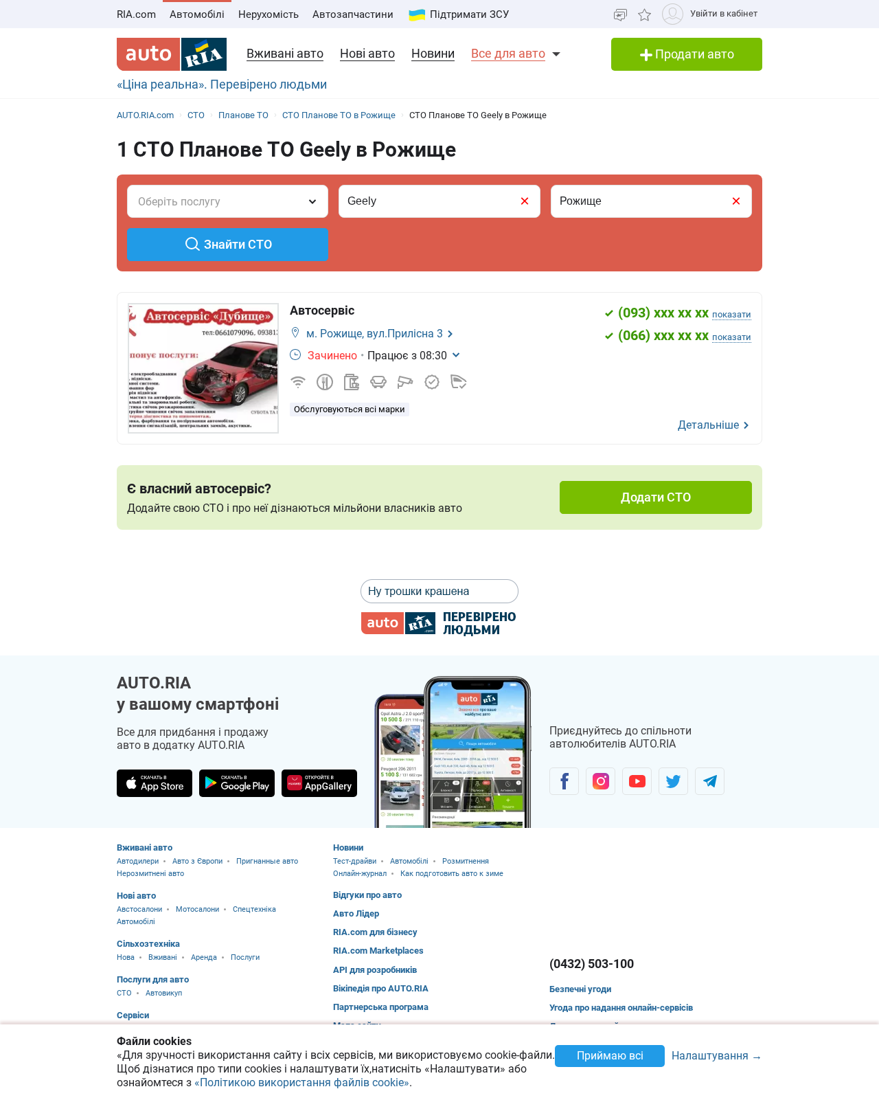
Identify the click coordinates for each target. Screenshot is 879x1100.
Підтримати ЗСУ (469, 14)
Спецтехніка (254, 909)
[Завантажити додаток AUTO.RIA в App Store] (154, 783)
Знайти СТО (238, 244)
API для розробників (375, 970)
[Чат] (620, 14)
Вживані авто (285, 53)
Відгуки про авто (367, 895)
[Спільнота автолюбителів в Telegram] (709, 781)
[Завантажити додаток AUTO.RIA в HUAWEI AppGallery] (319, 783)
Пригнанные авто (267, 861)
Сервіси (133, 1015)
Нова (126, 957)
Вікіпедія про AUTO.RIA (381, 988)
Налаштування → (717, 1056)
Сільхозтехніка (148, 944)
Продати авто (693, 54)
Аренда (204, 957)
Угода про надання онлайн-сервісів (621, 1007)
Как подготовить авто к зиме (451, 873)
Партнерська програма (381, 1007)
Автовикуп (164, 993)
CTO (124, 993)
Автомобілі (197, 14)
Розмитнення (465, 861)
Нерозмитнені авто (150, 873)
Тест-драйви (354, 861)
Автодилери (138, 861)
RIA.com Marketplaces (378, 950)
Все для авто (508, 53)
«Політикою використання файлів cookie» (301, 1082)
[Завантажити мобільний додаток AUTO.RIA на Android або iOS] (453, 752)
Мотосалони (197, 909)
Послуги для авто (153, 979)
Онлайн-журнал (360, 873)
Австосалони (139, 909)
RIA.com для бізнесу (375, 932)
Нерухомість (268, 14)
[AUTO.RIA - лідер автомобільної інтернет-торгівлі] (172, 54)
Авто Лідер (356, 913)
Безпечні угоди (580, 989)
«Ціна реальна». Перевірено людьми (222, 84)
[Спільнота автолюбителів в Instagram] (600, 781)
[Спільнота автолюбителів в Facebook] (564, 781)
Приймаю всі (610, 1055)
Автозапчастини (352, 14)
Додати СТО (656, 497)
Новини (433, 53)
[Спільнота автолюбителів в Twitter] (673, 781)
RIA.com (136, 14)
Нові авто (367, 53)
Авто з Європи (197, 861)
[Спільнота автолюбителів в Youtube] (637, 781)
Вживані (162, 957)
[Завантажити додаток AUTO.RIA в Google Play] (237, 783)
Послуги (245, 957)
